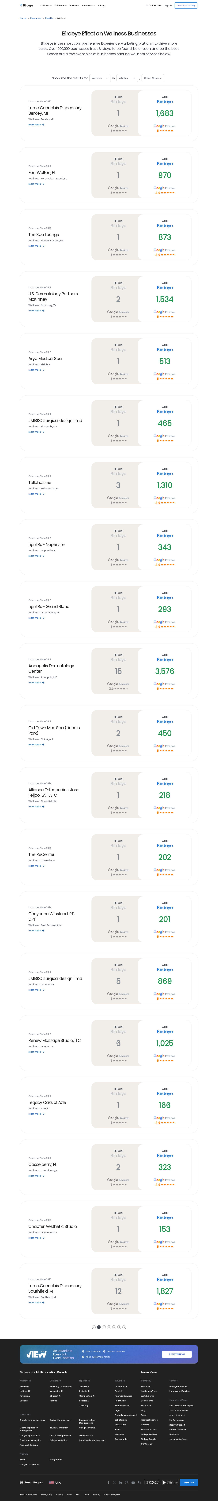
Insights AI (84, 1391)
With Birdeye (164, 99)
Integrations (56, 1459)
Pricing (101, 5)
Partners (74, 5)
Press (143, 1415)
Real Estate (120, 1424)
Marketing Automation (61, 1386)
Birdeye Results (148, 1439)
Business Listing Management (87, 1421)
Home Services (122, 1405)
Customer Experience (60, 1435)
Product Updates (149, 1420)
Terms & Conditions (28, 1495)
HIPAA (78, 1495)
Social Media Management (92, 1440)
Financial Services (123, 1396)
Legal (117, 1410)
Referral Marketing (58, 1440)
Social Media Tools (178, 1439)
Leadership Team (149, 1391)
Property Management (126, 1415)
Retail (117, 1429)
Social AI (24, 1400)
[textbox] (127, 78)
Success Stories (149, 1429)
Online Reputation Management (29, 1429)
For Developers (176, 1420)
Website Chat (86, 1435)
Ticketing (83, 1405)
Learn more (38, 124)
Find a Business (177, 1415)
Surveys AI (84, 1386)
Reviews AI (25, 1396)
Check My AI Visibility (186, 5)
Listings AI (25, 1391)
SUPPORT (189, 1482)
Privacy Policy (46, 1495)
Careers (145, 1424)
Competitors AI (86, 1396)
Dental (118, 1391)
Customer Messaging (30, 1440)
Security (59, 1495)
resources (35, 18)
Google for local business (32, 1420)
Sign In (168, 5)
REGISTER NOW (177, 1354)
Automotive (121, 1386)
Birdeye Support (177, 1425)
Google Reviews (87, 1427)
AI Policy (96, 1495)
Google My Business (30, 1435)
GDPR (69, 1495)
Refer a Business (177, 1429)
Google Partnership (29, 1464)
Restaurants (121, 1439)
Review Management (60, 1420)
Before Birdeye (118, 99)
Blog (143, 1410)
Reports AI (84, 1400)
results (49, 18)
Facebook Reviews (29, 1445)
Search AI (24, 1386)
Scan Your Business (178, 1410)
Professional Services (179, 1391)
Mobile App (174, 1434)
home (23, 18)
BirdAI (22, 1459)
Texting (53, 1400)
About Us (145, 1386)
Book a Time (147, 1400)
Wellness (119, 1434)
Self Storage (121, 1420)
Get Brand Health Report (181, 1405)
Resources (87, 5)
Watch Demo (147, 1396)
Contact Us (146, 1444)
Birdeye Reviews (149, 1434)
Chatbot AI (55, 1396)
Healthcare (120, 1400)
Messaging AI (56, 1391)
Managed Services (178, 1386)
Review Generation (59, 1427)
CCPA (86, 1495)
